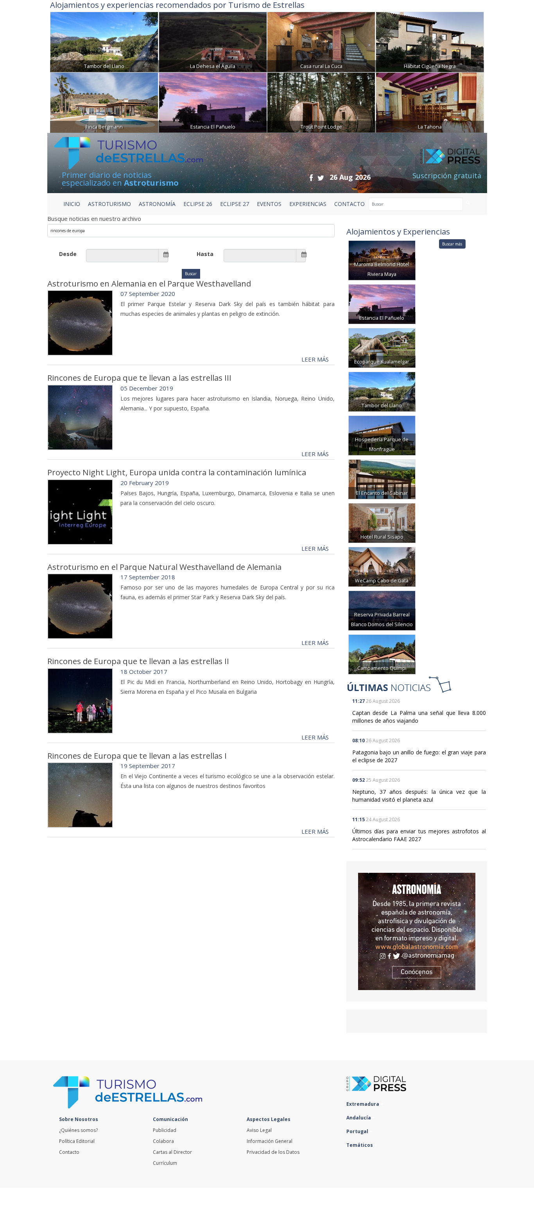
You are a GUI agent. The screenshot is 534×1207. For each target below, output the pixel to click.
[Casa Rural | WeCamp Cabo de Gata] (382, 566)
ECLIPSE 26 (197, 204)
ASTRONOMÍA (157, 204)
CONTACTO (349, 204)
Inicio (71, 204)
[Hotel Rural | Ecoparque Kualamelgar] (382, 347)
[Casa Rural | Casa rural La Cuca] (321, 41)
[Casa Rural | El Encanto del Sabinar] (382, 478)
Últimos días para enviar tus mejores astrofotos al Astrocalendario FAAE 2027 (419, 835)
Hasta (205, 254)
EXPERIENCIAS (307, 204)
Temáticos (360, 1145)
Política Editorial (77, 1141)
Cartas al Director (172, 1152)
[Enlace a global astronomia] (416, 931)
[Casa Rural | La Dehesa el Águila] (213, 41)
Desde (68, 254)
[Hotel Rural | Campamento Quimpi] (382, 653)
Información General (269, 1141)
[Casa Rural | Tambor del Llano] (104, 41)
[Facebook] (311, 177)
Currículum (165, 1163)
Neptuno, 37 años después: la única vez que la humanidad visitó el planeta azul (419, 795)
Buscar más (452, 244)
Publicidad (164, 1130)
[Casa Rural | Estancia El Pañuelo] (213, 102)
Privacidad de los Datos (273, 1152)
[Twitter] (320, 177)
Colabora (163, 1141)
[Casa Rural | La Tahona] (430, 102)
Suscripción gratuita (446, 175)
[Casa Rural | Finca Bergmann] (104, 102)
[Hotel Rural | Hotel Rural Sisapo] (382, 522)
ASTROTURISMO (109, 204)
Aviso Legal (259, 1130)
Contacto (69, 1152)
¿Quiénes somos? (78, 1130)
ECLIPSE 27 (234, 204)
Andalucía (359, 1117)
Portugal (357, 1131)
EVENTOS (269, 204)
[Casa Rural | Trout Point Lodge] (321, 102)
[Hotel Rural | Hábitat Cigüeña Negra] (430, 41)
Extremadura (363, 1104)
